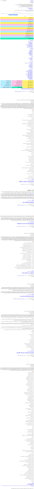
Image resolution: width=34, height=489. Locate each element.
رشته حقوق (31, 51)
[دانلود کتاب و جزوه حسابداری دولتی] (31, 281)
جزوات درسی (30, 64)
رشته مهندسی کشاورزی (29, 75)
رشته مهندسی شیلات (30, 72)
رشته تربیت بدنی (30, 65)
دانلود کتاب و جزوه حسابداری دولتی (28, 272)
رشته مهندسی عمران (30, 73)
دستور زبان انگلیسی (31, 193)
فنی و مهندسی (31, 68)
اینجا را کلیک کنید (2, 13)
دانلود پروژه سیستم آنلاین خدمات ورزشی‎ (27, 296)
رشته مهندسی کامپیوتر (29, 74)
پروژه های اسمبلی (30, 42)
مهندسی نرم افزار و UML (16, 298)
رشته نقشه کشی (30, 78)
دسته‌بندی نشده (31, 48)
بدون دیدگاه (32, 221)
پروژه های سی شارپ (30, 45)
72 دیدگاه (33, 270)
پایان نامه (31, 62)
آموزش (30, 19)
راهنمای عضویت (30, 8)
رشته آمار (31, 57)
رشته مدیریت (30, 54)
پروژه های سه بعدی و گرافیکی (29, 44)
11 (32, 484)
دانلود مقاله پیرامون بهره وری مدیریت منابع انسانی (25, 223)
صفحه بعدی (28, 484)
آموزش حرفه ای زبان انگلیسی (31, 485)
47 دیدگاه (33, 179)
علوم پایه (32, 56)
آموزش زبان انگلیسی (27, 485)
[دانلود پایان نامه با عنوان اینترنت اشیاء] (31, 97)
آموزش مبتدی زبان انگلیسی (20, 485)
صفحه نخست (31, 0)
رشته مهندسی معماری (29, 76)
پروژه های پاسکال (30, 43)
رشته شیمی (31, 58)
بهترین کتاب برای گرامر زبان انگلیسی (9, 485)
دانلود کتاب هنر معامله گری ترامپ (28, 202)
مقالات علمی (31, 67)
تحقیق (31, 63)
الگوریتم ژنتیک (13, 485)
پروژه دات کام (2, 485)
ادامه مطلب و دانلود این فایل (30, 271)
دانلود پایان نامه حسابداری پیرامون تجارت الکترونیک (25, 352)
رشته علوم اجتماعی (30, 53)
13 (33, 484)
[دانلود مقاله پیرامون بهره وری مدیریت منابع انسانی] (31, 232)
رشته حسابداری (30, 50)
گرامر (30, 198)
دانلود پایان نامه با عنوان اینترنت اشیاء (27, 88)
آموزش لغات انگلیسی (24, 485)
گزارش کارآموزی (30, 66)
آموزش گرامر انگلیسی (16, 485)
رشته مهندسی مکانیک (30, 77)
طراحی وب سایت (30, 46)
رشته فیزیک (31, 59)
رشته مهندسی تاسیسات (29, 71)
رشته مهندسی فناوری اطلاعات (18, 91)
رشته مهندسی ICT (30, 70)
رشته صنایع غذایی (30, 69)
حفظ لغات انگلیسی (5, 485)
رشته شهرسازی (30, 52)
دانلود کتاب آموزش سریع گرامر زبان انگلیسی (26, 181)
